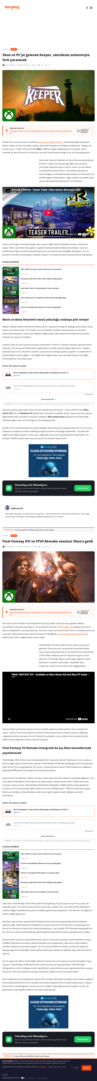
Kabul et (86, 1068)
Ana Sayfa (5, 49)
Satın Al (16, 376)
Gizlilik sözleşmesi (55, 1067)
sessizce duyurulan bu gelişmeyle (72, 634)
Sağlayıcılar (43, 1067)
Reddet (76, 1068)
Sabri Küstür (10, 65)
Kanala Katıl (82, 488)
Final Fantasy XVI (64, 627)
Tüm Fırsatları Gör (47, 399)
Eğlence (14, 49)
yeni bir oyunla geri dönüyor (50, 142)
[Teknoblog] (12, 7)
